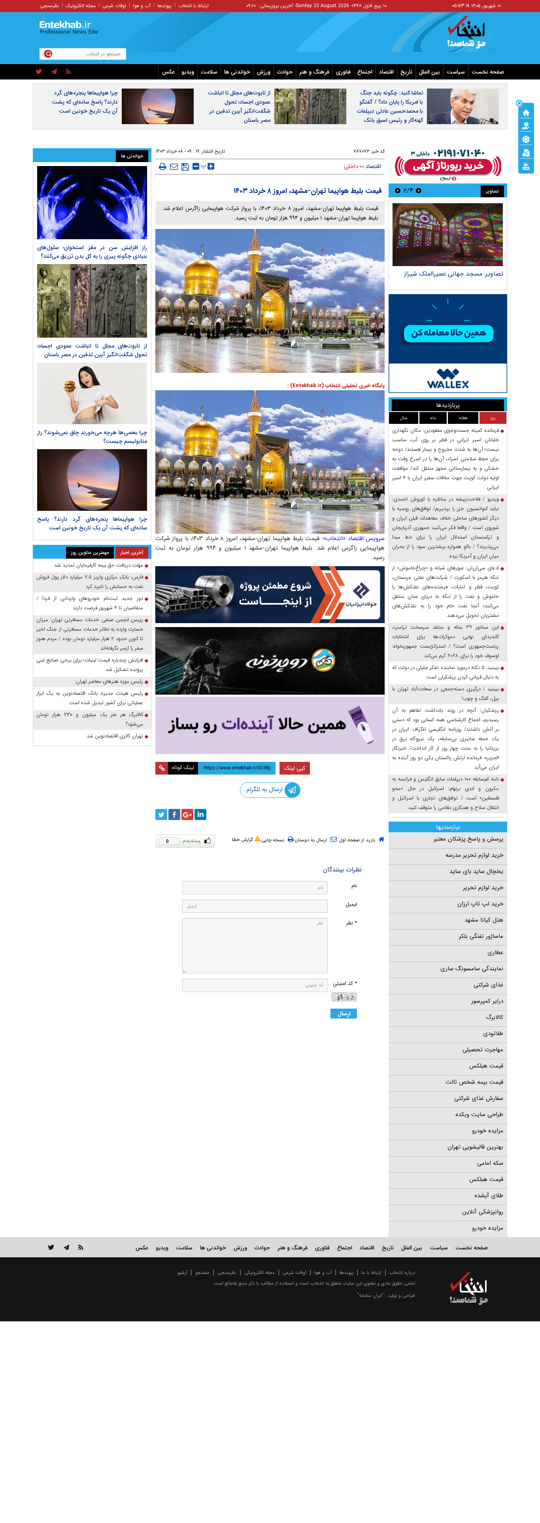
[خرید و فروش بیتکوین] (448, 343)
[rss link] (81, 1247)
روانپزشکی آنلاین (482, 1212)
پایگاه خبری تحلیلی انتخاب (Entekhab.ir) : (336, 386)
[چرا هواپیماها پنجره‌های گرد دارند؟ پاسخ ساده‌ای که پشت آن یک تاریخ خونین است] (92, 480)
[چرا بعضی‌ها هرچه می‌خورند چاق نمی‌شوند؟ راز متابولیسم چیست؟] (92, 393)
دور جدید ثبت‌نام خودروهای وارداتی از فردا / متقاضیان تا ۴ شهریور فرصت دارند (89, 603)
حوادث (285, 72)
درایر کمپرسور (487, 1001)
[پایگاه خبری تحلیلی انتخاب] (472, 36)
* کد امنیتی (345, 983)
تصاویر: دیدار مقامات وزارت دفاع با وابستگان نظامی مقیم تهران (458, 278)
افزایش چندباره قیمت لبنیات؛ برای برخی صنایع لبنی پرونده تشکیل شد (89, 665)
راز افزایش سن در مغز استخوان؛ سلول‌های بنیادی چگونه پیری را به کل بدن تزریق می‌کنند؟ (92, 252)
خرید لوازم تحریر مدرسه (474, 855)
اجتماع (364, 72)
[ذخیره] (185, 167)
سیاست (456, 72)
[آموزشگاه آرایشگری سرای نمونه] (270, 725)
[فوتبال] (526, 139)
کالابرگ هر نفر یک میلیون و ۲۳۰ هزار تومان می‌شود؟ (89, 719)
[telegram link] (66, 1247)
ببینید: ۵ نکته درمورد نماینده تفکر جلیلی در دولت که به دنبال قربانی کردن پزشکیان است (445, 672)
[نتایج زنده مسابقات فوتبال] (526, 166)
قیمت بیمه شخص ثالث (474, 1082)
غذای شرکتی (488, 985)
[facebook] (174, 814)
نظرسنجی (49, 5)
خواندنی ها (237, 72)
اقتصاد (386, 72)
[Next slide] (397, 190)
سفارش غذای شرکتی (478, 1098)
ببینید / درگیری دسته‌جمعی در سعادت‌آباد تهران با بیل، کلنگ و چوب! (445, 694)
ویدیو (187, 72)
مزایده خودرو (487, 1131)
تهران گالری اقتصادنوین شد (115, 736)
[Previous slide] (418, 190)
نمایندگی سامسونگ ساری (471, 968)
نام (354, 886)
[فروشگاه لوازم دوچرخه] (270, 661)
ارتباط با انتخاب (193, 5)
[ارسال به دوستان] (174, 166)
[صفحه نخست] (526, 112)
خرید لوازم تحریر (483, 887)
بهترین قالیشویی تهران (475, 1147)
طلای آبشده (488, 1195)
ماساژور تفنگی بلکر (481, 936)
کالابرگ (494, 1017)
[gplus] (187, 814)
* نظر (351, 923)
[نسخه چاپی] (162, 166)
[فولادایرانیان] (270, 594)
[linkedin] (200, 814)
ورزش (263, 72)
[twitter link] (51, 1247)
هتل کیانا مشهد (483, 920)
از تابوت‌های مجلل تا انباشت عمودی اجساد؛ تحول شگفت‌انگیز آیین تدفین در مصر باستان (239, 107)
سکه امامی (490, 1163)
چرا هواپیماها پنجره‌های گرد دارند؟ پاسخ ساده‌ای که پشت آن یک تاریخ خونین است (85, 102)
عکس (168, 72)
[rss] (68, 72)
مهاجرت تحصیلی (483, 1049)
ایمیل (351, 904)
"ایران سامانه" (370, 1295)
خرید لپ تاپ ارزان (480, 904)
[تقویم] (526, 152)
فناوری (343, 72)
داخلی (351, 166)
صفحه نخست (488, 72)
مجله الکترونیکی (259, 1272)
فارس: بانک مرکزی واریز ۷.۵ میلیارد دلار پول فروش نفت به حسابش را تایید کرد (89, 582)
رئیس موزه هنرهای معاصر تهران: (109, 681)
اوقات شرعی (114, 5)
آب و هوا (142, 5)
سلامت (209, 72)
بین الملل (429, 72)
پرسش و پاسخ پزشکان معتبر (468, 839)
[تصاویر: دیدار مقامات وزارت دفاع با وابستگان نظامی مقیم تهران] (448, 234)
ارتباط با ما (371, 1272)
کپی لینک (294, 768)
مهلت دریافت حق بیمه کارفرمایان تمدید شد (98, 565)
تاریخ (406, 72)
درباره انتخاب (402, 1272)
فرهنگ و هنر (314, 72)
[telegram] (54, 72)
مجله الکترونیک (81, 5)
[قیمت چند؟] (526, 125)
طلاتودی (493, 1033)
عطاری (495, 952)
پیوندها (164, 5)
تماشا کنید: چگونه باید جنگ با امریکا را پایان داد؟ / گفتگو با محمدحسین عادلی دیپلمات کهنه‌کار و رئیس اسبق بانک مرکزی (390, 111)
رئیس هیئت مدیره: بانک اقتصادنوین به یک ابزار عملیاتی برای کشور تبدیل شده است (89, 698)
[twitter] (39, 72)
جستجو (202, 1272)
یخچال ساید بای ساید (476, 871)
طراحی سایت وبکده (479, 1114)
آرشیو (182, 1272)
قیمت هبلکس (486, 1066)
